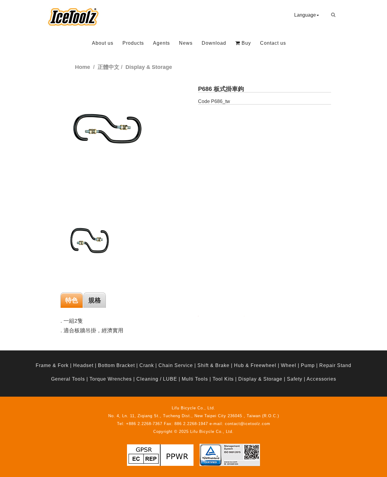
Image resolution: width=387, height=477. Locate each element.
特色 (71, 300)
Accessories (321, 379)
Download (214, 43)
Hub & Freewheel (255, 365)
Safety (294, 379)
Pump (308, 365)
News (186, 43)
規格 (94, 300)
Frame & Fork (52, 365)
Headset (83, 365)
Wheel (288, 365)
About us (102, 43)
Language (305, 15)
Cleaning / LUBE (156, 379)
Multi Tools (195, 379)
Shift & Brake (213, 365)
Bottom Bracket (116, 365)
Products (133, 43)
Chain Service (175, 365)
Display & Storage (260, 379)
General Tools (68, 379)
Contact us (273, 43)
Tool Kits (223, 379)
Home (82, 67)
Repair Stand (335, 365)
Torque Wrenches (110, 379)
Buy (245, 43)
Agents (161, 43)
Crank (146, 365)
